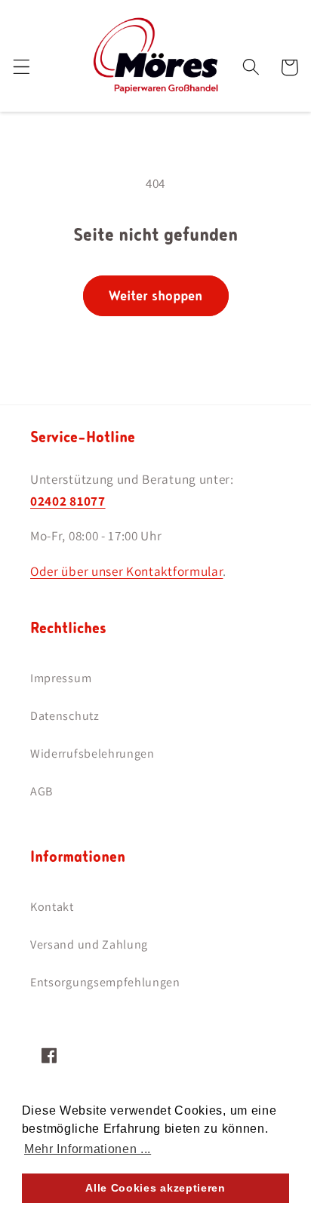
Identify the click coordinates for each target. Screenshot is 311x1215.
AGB (41, 791)
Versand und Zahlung (89, 944)
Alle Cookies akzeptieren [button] (155, 1188)
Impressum (60, 678)
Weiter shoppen (155, 296)
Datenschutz (65, 716)
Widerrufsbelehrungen (92, 753)
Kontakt (52, 907)
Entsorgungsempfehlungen (105, 982)
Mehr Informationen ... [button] (87, 1149)
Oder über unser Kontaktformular (126, 571)
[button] (21, 67)
